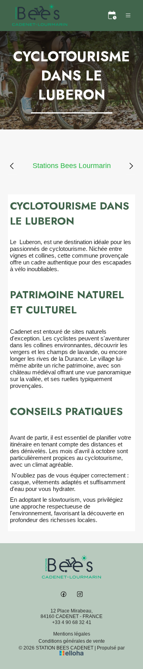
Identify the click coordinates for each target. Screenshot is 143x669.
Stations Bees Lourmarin (72, 166)
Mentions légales (71, 634)
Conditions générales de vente (72, 641)
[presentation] (12, 166)
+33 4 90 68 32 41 (71, 622)
